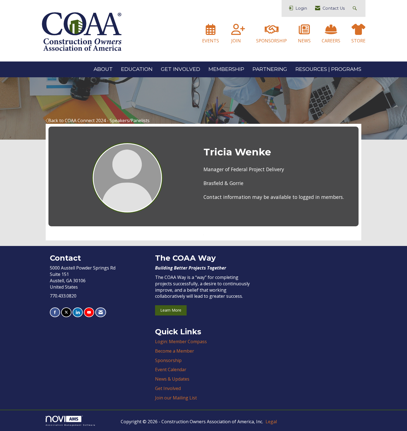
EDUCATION (137, 69)
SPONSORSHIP (271, 41)
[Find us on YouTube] (89, 312)
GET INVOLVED (180, 69)
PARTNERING (270, 69)
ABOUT (103, 69)
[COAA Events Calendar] (210, 32)
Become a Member (174, 351)
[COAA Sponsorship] (272, 32)
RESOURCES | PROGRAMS (328, 69)
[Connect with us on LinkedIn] (78, 312)
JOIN (236, 41)
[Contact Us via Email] (100, 312)
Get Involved (168, 388)
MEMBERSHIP (226, 69)
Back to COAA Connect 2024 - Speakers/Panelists (99, 120)
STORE (358, 41)
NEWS (304, 41)
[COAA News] (304, 32)
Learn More (170, 310)
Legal (271, 422)
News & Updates (172, 379)
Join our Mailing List (176, 398)
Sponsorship (168, 360)
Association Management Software (71, 425)
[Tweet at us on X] (66, 312)
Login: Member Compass (181, 341)
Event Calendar (170, 369)
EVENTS (210, 41)
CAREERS (331, 41)
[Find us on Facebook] (55, 312)
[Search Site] (355, 8)
